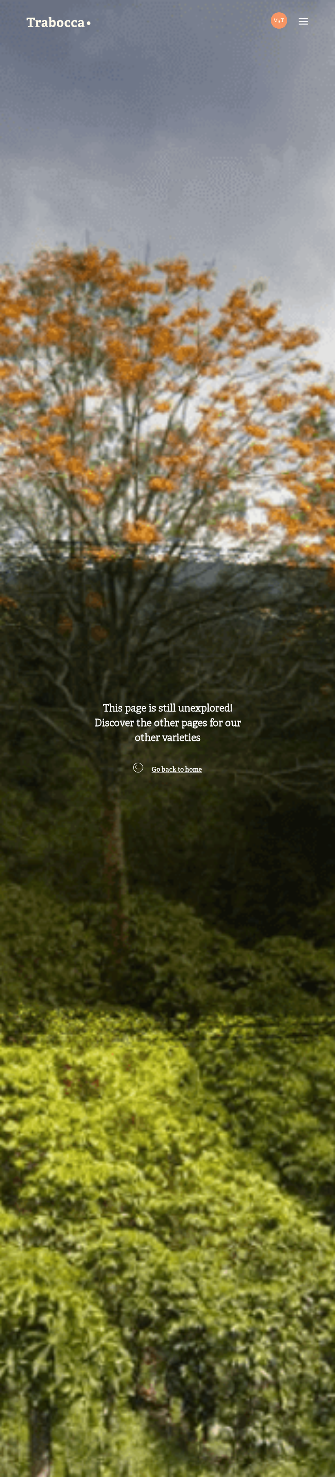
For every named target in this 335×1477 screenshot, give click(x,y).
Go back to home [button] (177, 770)
